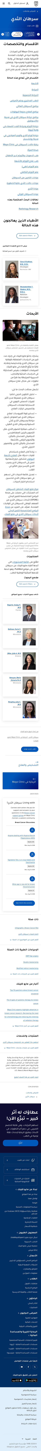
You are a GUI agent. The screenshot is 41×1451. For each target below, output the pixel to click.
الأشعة (34, 84)
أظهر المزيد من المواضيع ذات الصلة (25, 940)
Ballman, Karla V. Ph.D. (14, 631)
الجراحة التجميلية (30, 95)
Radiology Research (28, 209)
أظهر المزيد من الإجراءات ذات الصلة (25, 974)
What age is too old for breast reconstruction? (23, 886)
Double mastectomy (30, 962)
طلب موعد (31, 26)
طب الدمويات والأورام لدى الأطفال (21, 156)
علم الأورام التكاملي (29, 172)
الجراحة (35, 90)
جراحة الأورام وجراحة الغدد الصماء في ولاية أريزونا (20, 128)
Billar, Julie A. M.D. (14, 654)
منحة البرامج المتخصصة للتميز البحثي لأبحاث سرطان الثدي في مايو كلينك (21, 511)
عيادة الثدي (33, 189)
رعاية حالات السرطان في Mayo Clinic (20, 145)
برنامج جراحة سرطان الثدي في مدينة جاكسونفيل (21, 119)
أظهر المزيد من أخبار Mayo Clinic (26, 1026)
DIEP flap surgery (32, 956)
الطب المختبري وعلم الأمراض (24, 101)
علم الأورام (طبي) (30, 167)
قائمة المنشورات (20, 562)
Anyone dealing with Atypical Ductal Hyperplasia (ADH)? (21, 837)
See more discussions (24, 903)
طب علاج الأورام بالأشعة (26, 161)
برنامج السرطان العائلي (27, 106)
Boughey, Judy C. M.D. (14, 703)
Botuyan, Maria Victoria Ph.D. (15, 679)
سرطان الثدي (24, 19)
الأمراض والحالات (29, 11)
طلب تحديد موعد (30, 749)
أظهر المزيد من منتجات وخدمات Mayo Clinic (22, 1048)
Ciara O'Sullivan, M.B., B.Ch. (26, 263)
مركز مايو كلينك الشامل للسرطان (22, 489)
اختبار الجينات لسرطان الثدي (28, 934)
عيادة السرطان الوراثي (27, 194)
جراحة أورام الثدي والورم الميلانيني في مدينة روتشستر (21, 137)
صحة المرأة (32, 150)
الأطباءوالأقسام (17, 34)
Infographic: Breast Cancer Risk (26, 928)
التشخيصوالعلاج (30, 34)
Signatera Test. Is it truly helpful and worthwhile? (21, 861)
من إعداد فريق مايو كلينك (29, 732)
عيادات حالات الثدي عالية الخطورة (22, 183)
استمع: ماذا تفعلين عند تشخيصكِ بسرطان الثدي (20, 1042)
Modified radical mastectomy (27, 968)
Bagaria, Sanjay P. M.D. (14, 606)
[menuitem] (29, 34)
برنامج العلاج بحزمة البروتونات (24, 112)
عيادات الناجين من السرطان (25, 178)
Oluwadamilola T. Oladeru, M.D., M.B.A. (26, 289)
